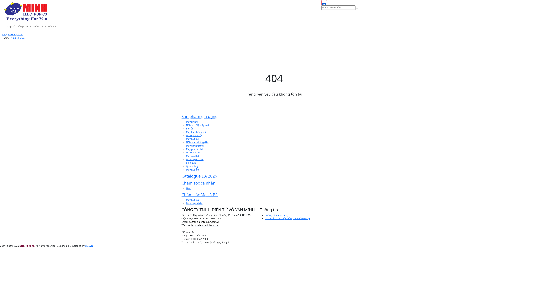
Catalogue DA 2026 (199, 176)
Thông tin (38, 26)
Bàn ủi (189, 128)
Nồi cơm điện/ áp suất (198, 125)
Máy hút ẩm (192, 169)
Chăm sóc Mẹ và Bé (200, 194)
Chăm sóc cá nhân (198, 183)
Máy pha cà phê (194, 149)
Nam (188, 188)
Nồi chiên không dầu (197, 142)
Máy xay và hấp (194, 203)
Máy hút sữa (193, 199)
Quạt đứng (192, 166)
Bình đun (191, 162)
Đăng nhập (17, 34)
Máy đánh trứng (195, 145)
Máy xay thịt (192, 156)
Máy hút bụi (192, 138)
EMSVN (89, 245)
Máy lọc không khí (196, 132)
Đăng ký (6, 34)
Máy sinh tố (192, 121)
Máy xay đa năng (195, 159)
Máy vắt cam (193, 152)
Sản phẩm (23, 26)
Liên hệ (52, 26)
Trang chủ (10, 26)
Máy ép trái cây (194, 135)
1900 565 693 (18, 37)
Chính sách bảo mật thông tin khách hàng (287, 218)
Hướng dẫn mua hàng (276, 215)
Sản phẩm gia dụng (200, 116)
